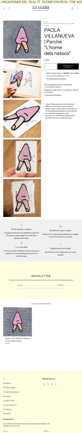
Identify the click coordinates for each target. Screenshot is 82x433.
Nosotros (7, 383)
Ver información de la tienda (56, 79)
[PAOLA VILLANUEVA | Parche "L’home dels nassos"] (17, 321)
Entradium (7, 409)
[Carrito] (77, 8)
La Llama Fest (8, 401)
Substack (7, 396)
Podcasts (7, 414)
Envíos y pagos (9, 387)
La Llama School (10, 405)
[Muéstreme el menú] (4, 8)
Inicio (46, 22)
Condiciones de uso (11, 392)
